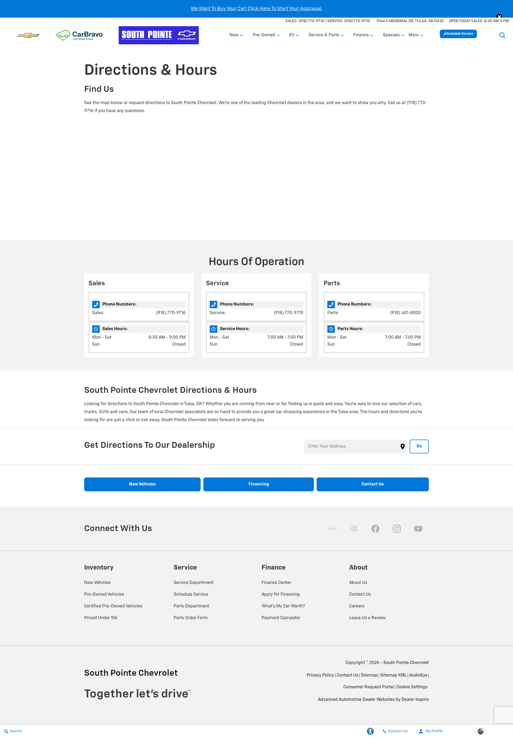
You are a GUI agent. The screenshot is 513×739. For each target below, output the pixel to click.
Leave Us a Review (367, 618)
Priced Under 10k (101, 618)
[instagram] (397, 529)
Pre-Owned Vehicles (104, 594)
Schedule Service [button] (460, 33)
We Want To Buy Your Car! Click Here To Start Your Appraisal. (256, 8)
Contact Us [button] (373, 484)
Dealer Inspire (415, 700)
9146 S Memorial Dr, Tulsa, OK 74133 (410, 21)
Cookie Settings (412, 687)
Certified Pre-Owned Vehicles (113, 606)
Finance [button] (361, 36)
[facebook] (375, 529)
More (413, 36)
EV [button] (294, 36)
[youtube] (418, 529)
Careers (356, 606)
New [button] (234, 36)
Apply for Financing (281, 594)
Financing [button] (258, 484)
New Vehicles (97, 583)
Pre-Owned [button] (263, 36)
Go (419, 446)
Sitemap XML (393, 675)
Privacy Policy (320, 675)
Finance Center (276, 583)
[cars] (333, 529)
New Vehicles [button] (142, 484)
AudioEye (418, 675)
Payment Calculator (281, 618)
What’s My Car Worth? (283, 606)
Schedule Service (191, 594)
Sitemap (369, 675)
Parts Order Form (191, 618)
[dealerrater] (354, 529)
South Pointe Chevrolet (406, 663)
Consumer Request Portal (368, 687)
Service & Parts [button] (323, 36)
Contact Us (360, 594)
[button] (499, 16)
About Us (358, 583)
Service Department (193, 583)
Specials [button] (391, 36)
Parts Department (191, 606)
